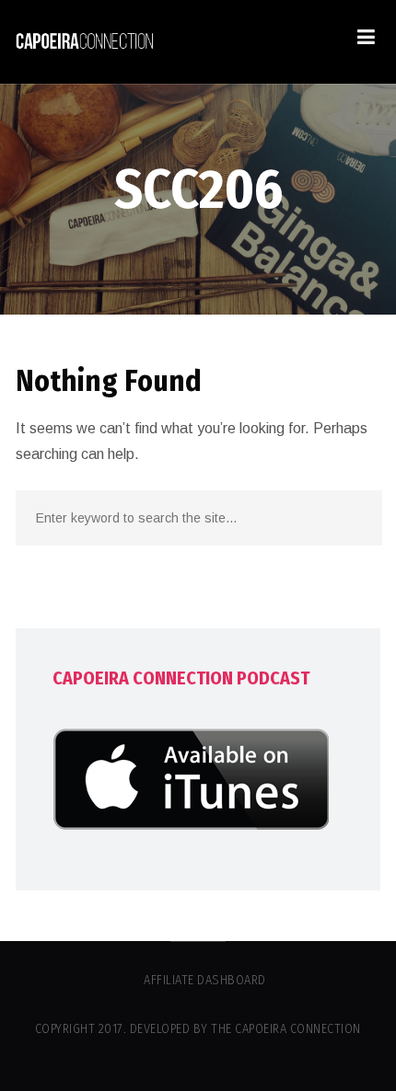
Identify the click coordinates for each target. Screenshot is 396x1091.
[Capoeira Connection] (85, 42)
